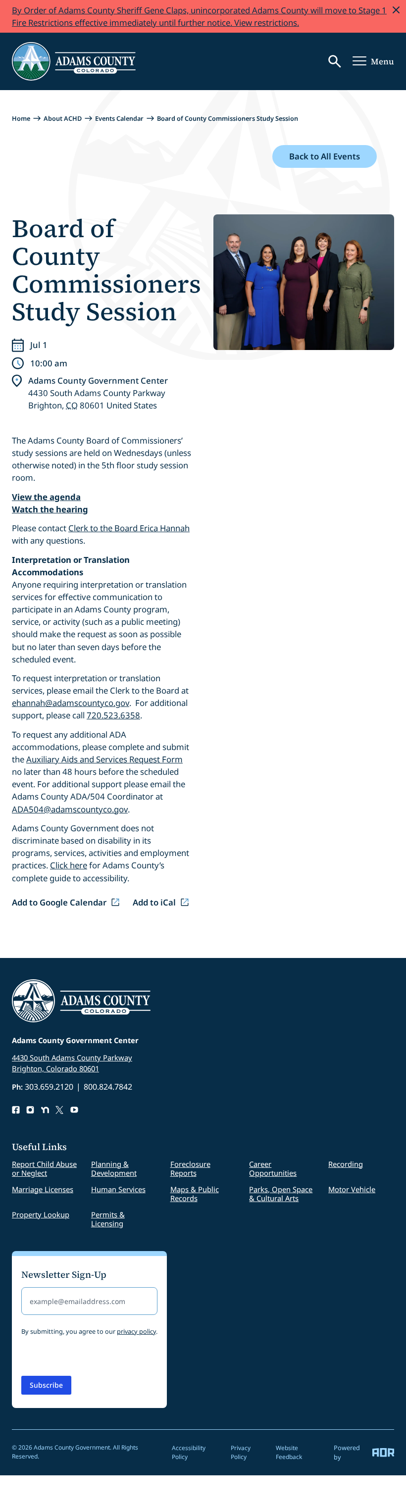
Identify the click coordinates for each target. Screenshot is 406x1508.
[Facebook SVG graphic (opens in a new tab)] (16, 1110)
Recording (345, 1164)
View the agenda (46, 497)
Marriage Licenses (42, 1189)
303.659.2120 (49, 1086)
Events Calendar (119, 118)
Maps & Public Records (194, 1194)
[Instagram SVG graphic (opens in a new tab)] (30, 1110)
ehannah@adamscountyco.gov (70, 702)
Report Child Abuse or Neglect (44, 1168)
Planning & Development (114, 1168)
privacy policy (136, 1331)
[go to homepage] (74, 61)
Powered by (347, 1452)
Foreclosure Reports (190, 1168)
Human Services (118, 1189)
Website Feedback (289, 1452)
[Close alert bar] (396, 10)
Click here (68, 865)
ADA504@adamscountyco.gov (70, 809)
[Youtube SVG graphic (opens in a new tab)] (74, 1110)
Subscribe (46, 1385)
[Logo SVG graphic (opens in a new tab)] (59, 1110)
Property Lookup (40, 1214)
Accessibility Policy (188, 1452)
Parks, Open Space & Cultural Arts (280, 1194)
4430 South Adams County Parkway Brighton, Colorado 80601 (72, 1063)
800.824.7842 (108, 1086)
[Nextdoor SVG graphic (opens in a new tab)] (45, 1110)
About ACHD (63, 118)
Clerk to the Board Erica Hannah (129, 528)
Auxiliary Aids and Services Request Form (104, 759)
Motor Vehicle (351, 1189)
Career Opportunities (273, 1168)
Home (21, 118)
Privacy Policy (241, 1452)
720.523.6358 (113, 715)
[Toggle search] (334, 61)
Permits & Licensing (108, 1219)
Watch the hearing (50, 509)
